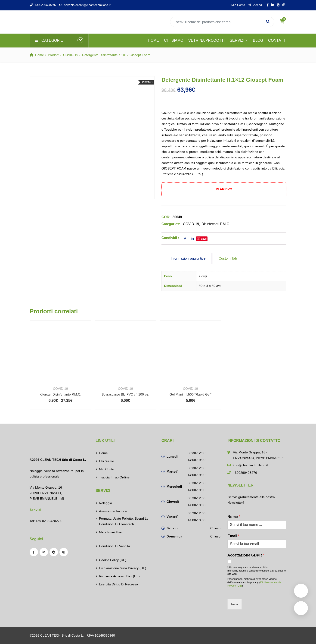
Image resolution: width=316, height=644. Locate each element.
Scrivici (35, 510)
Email (233, 536)
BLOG (258, 40)
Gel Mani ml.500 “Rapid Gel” (190, 394)
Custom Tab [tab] (228, 258)
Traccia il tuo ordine (114, 477)
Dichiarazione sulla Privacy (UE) (122, 568)
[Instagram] (63, 552)
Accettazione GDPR (245, 555)
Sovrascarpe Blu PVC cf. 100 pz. (125, 394)
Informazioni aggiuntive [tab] (188, 258)
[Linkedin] (44, 552)
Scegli (60, 357)
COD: (165, 217)
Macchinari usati (111, 532)
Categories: (170, 224)
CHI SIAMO (173, 40)
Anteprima (60, 370)
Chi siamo (106, 461)
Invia (234, 604)
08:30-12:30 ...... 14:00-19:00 (200, 456)
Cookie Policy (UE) (112, 560)
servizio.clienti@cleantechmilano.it (87, 5)
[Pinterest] (54, 552)
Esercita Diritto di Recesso (118, 584)
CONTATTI (277, 40)
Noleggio (105, 503)
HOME (153, 40)
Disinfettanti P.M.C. (215, 224)
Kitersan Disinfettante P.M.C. (60, 394)
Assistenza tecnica (113, 511)
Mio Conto (238, 5)
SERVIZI (237, 40)
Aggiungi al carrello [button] (125, 357)
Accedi (258, 5)
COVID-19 (70, 55)
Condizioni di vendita (114, 546)
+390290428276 (45, 5)
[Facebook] (34, 552)
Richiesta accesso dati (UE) (119, 576)
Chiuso (215, 528)
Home (39, 55)
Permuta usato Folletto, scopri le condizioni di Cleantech (124, 521)
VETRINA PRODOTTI (206, 40)
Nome (233, 517)
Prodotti (53, 55)
